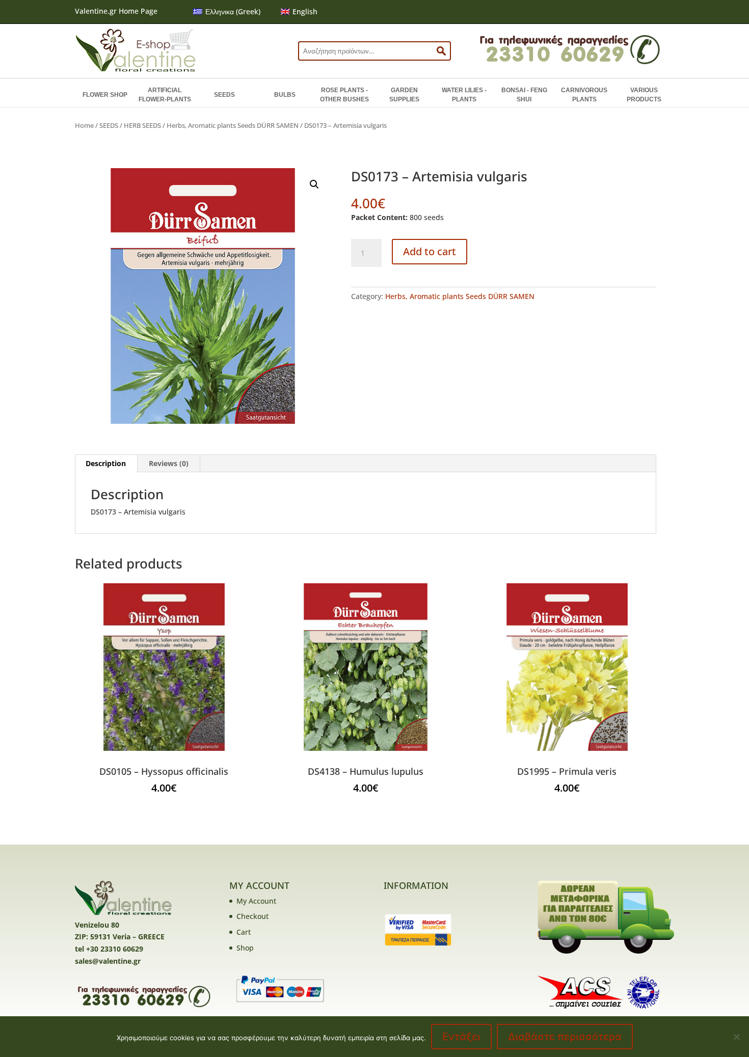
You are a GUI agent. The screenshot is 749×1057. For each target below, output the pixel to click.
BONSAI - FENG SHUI (524, 95)
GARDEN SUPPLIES (404, 95)
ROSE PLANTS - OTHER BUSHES (344, 95)
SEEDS (224, 94)
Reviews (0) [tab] (169, 463)
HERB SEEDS (142, 125)
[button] (314, 184)
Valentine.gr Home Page (116, 11)
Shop (245, 948)
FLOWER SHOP (105, 94)
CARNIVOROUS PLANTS (584, 95)
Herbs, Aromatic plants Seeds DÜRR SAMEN (233, 125)
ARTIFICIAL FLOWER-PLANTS (165, 95)
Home (84, 125)
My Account (256, 901)
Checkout (252, 916)
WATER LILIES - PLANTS (464, 95)
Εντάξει (461, 1037)
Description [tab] (106, 463)
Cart (243, 932)
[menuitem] (226, 11)
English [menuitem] (304, 11)
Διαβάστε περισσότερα (565, 1037)
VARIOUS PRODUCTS (644, 95)
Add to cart (429, 251)
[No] (736, 1037)
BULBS (285, 94)
